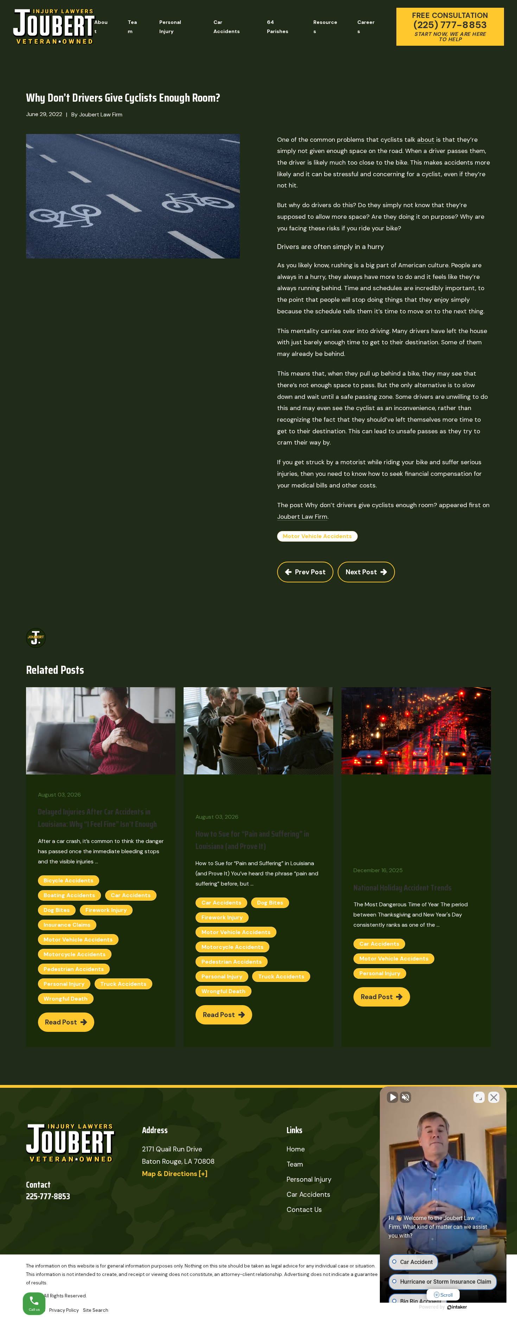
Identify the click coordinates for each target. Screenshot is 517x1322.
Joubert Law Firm (302, 516)
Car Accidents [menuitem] (226, 26)
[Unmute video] (392, 1097)
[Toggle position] (479, 1097)
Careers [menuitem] (366, 26)
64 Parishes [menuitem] (277, 26)
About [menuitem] (101, 26)
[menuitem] (64, 1310)
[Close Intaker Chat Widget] (493, 1097)
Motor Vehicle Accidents (317, 536)
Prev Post (310, 572)
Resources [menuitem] (325, 26)
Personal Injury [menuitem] (170, 26)
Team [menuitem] (132, 26)
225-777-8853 (48, 1196)
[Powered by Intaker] (457, 1307)
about (425, 139)
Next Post (361, 572)
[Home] (54, 27)
